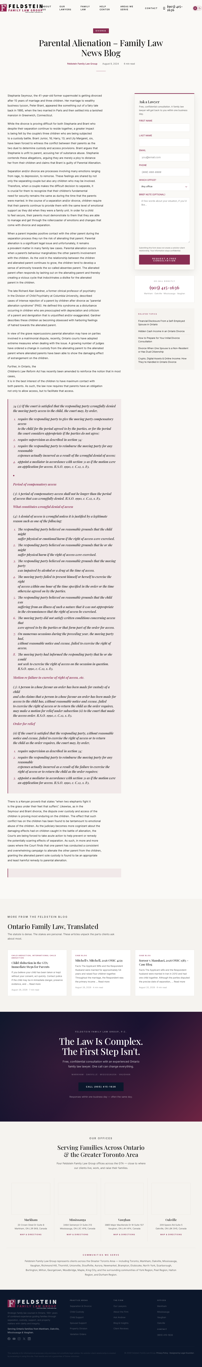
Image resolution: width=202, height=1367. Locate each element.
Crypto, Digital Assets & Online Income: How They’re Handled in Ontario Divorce (162, 360)
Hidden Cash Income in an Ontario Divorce (161, 331)
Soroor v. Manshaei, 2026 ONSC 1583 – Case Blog (163, 962)
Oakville (171, 1220)
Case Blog (81, 955)
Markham (31, 1220)
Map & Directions (31, 1234)
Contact (151, 8)
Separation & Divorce (81, 1306)
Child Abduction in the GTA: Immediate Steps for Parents (30, 965)
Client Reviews (120, 1328)
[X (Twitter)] (24, 1338)
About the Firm (120, 1312)
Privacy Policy (162, 1353)
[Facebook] (9, 1338)
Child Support (77, 1317)
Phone (143, 165)
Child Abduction (21, 955)
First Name (145, 120)
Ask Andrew (119, 1317)
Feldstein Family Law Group (82, 63)
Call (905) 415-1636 (101, 1086)
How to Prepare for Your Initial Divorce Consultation (159, 340)
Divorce (101, 31)
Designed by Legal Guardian (181, 1353)
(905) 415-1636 (164, 287)
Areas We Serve (126, 8)
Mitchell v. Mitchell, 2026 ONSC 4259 (98, 960)
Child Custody (77, 1312)
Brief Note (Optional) (152, 194)
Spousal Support (78, 1323)
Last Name (145, 135)
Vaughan (124, 1220)
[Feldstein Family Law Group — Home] (21, 8)
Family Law (85, 8)
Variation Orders (78, 1334)
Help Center (105, 8)
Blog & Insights (120, 1323)
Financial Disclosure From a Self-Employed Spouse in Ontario (161, 323)
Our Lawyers (65, 8)
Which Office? (147, 180)
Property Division (78, 1328)
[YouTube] (14, 1338)
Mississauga (77, 1220)
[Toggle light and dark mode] (197, 8)
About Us (46, 8)
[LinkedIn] (29, 1338)
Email (142, 150)
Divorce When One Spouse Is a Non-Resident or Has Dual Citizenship (163, 350)
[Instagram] (19, 1338)
